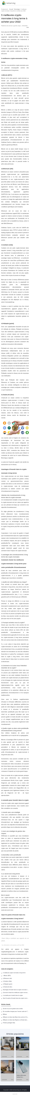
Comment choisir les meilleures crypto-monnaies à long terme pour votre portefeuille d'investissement (16, 992)
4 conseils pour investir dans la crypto (13, 995)
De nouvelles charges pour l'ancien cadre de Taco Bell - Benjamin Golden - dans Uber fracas (16, 1011)
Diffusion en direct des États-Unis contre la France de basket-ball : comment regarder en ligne (16, 1017)
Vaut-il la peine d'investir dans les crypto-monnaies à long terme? (16, 998)
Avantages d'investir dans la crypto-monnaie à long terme (16, 989)
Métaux (5, 1014)
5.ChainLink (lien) (7, 987)
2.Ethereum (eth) (7, 978)
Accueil (11, 9)
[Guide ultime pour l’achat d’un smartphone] (22, 1066)
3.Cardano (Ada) (7, 981)
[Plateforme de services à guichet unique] (8, 2)
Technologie (17, 9)
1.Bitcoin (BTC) (7, 975)
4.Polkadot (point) (7, 984)
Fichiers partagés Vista (9, 1023)
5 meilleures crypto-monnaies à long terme (14, 972)
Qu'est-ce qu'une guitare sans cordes (13, 1008)
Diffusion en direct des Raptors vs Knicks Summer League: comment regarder (16, 1020)
